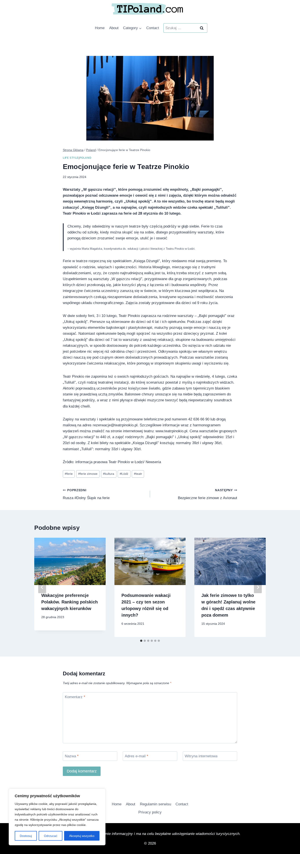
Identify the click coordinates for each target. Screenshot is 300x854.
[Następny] (258, 587)
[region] (57, 817)
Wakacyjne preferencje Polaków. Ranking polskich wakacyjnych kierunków (69, 602)
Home (100, 28)
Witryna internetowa (201, 756)
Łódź (124, 473)
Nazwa (72, 756)
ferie (69, 473)
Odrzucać (50, 836)
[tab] (141, 641)
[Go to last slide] (42, 587)
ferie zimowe (88, 473)
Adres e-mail (136, 756)
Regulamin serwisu (155, 804)
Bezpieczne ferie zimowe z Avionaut (207, 494)
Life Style (71, 157)
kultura (108, 473)
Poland (86, 157)
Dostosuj (26, 836)
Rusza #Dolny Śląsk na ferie (86, 494)
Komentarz (75, 697)
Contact (152, 28)
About (114, 28)
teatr (138, 473)
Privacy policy (150, 812)
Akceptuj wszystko (81, 836)
